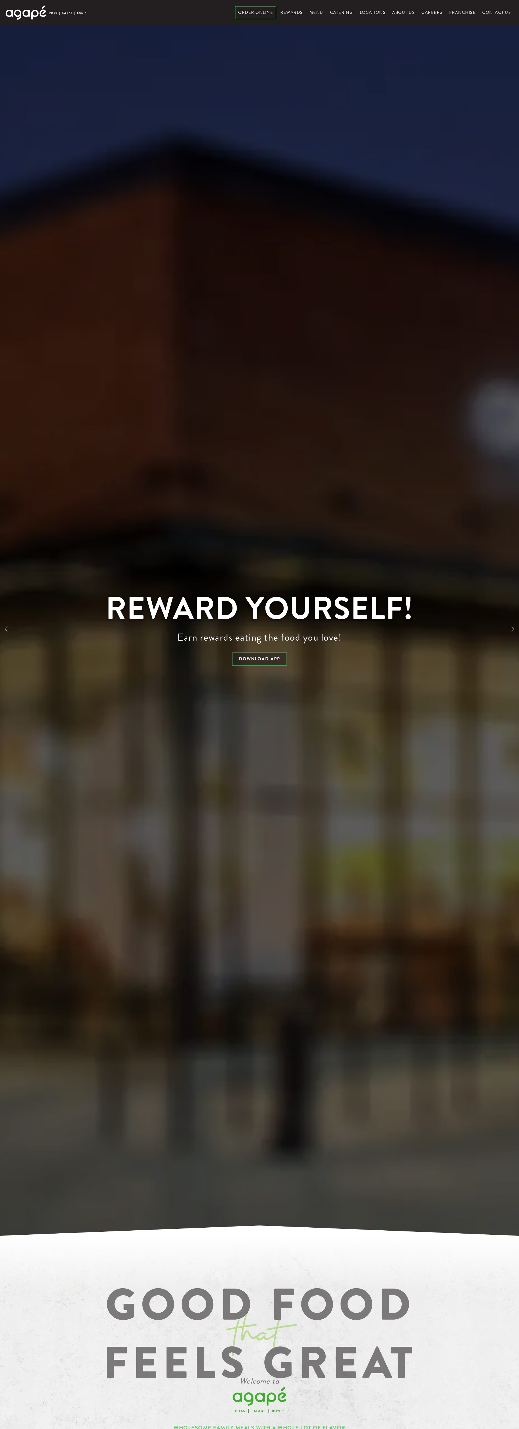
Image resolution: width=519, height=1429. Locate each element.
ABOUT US (403, 12)
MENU (316, 12)
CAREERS (432, 12)
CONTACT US (496, 12)
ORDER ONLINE (255, 12)
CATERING (341, 12)
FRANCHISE (462, 12)
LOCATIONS (373, 12)
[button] (6, 629)
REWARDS (291, 12)
